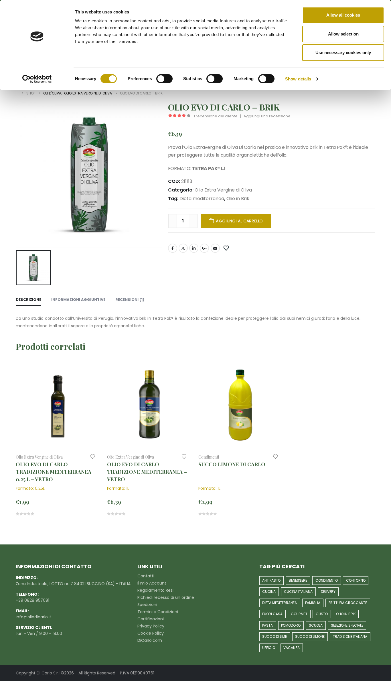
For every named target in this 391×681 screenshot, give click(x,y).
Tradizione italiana (350, 636)
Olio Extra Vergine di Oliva (223, 190)
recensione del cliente (216, 116)
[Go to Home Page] (17, 93)
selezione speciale (347, 625)
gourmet (299, 613)
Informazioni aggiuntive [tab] (78, 299)
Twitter (183, 248)
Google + (204, 248)
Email (215, 248)
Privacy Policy (150, 626)
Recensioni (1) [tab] (129, 299)
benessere (298, 580)
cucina (269, 591)
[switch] (164, 78)
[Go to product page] (58, 406)
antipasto (271, 580)
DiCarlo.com (149, 640)
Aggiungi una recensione (267, 116)
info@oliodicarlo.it (33, 617)
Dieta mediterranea (201, 198)
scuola (316, 625)
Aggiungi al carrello (239, 221)
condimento (326, 580)
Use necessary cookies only (343, 52)
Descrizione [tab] (28, 299)
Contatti (145, 576)
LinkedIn (193, 248)
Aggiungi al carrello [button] (92, 373)
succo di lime (274, 636)
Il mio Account (151, 583)
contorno (356, 580)
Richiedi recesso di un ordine (165, 597)
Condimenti (208, 457)
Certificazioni (150, 619)
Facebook (172, 248)
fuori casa (272, 613)
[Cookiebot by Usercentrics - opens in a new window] (37, 79)
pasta (267, 625)
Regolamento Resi (155, 590)
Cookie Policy (150, 633)
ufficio (268, 647)
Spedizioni (147, 604)
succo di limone (310, 636)
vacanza (291, 647)
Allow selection (343, 33)
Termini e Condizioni (157, 612)
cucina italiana (298, 591)
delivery (328, 591)
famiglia (312, 602)
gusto (322, 613)
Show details (298, 78)
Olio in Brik (237, 198)
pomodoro (291, 625)
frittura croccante (348, 602)
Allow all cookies (343, 15)
